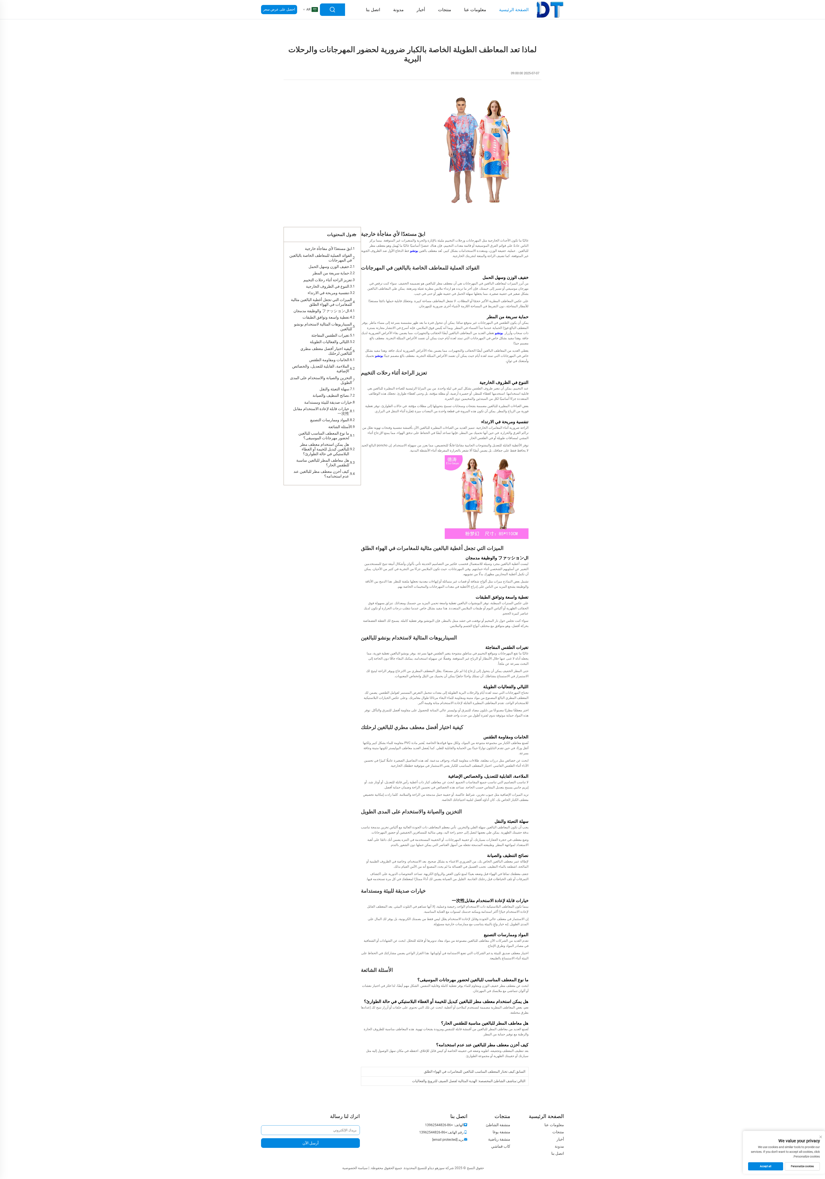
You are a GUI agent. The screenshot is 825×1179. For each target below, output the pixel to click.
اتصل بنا (373, 9)
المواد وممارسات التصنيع (329, 420)
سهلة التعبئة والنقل (334, 389)
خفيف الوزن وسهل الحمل (329, 266)
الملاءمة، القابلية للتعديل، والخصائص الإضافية (320, 368)
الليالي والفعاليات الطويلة (329, 341)
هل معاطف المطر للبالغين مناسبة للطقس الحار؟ (322, 462)
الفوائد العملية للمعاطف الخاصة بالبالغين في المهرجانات (320, 257)
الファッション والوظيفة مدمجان (321, 311)
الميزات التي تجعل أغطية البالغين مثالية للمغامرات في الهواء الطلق (321, 302)
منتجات (444, 9)
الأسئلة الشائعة (340, 426)
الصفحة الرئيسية (514, 9)
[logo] (550, 9)
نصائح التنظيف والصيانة (331, 395)
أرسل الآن (310, 1143)
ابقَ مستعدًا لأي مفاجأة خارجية (328, 248)
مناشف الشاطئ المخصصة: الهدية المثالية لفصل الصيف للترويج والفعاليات (464, 1081)
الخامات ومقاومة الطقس (329, 360)
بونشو (413, 251)
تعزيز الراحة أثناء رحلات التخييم (327, 280)
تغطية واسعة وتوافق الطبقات (325, 317)
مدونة (398, 9)
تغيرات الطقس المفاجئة (330, 335)
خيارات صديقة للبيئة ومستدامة (328, 402)
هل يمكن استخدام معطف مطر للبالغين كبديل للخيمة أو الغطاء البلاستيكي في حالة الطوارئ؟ (324, 449)
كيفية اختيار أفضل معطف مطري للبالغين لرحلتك (326, 351)
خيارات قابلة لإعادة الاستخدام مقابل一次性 (321, 411)
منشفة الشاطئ (498, 1125)
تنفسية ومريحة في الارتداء (328, 293)
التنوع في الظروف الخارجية (327, 286)
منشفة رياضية (499, 1139)
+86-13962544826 (439, 1125)
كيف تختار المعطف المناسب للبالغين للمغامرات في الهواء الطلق (469, 1071)
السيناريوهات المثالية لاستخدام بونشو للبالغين (323, 326)
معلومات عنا (475, 9)
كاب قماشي (500, 1146)
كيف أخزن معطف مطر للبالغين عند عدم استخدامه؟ (321, 473)
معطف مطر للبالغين (438, 283)
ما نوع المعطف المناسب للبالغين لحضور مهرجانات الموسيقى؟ (323, 435)
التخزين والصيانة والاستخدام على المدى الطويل (321, 380)
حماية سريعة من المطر (330, 273)
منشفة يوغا (501, 1132)
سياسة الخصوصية (355, 1168)
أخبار (421, 9)
